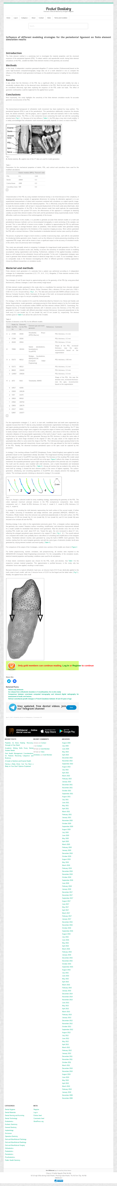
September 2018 (67, 880)
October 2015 (66, 964)
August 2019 (66, 859)
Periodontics (9, 1154)
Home (8, 18)
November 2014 (67, 997)
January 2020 (66, 850)
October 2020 (66, 823)
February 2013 (67, 1014)
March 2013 (66, 1011)
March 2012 (66, 1047)
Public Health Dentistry (12, 1160)
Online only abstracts (15, 689)
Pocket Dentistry (58, 8)
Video (49, 18)
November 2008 (67, 1098)
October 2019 (66, 856)
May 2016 (65, 943)
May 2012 (65, 1041)
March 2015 (66, 985)
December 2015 (67, 958)
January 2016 (66, 955)
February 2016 (67, 952)
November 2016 (67, 925)
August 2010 (66, 1074)
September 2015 (67, 967)
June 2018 (65, 883)
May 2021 (65, 805)
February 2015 (67, 988)
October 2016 (66, 928)
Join (71, 707)
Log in (16, 18)
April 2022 (65, 773)
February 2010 (67, 1089)
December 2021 (67, 785)
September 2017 (67, 898)
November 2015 (67, 961)
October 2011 (66, 1062)
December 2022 (67, 758)
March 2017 (66, 913)
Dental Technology (11, 1118)
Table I (45, 118)
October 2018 (66, 877)
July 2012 (65, 1035)
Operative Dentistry (11, 1136)
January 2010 (66, 1092)
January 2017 (66, 919)
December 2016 (67, 922)
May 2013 (65, 1005)
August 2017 (66, 901)
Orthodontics (29, 717)
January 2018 (66, 889)
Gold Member (45, 749)
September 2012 (67, 1029)
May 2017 (65, 907)
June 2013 (65, 1003)
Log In (65, 665)
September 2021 (67, 793)
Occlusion (8, 1133)
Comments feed (39, 1118)
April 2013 (65, 1008)
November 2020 (67, 820)
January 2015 (66, 991)
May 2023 (65, 752)
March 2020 (66, 844)
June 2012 (65, 1038)
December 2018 (67, 871)
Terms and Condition (60, 18)
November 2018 (67, 874)
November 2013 (67, 1000)
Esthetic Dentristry (11, 1124)
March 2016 (66, 949)
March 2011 (66, 1065)
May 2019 (65, 862)
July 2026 (65, 746)
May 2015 (65, 979)
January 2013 (66, 1017)
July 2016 (65, 937)
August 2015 (66, 970)
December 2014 (67, 994)
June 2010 (65, 1077)
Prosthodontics (10, 1157)
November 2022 (67, 761)
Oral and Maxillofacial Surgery (15, 1145)
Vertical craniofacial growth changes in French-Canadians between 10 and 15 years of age (40, 699)
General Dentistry (11, 1127)
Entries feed (38, 1115)
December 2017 (67, 892)
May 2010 (65, 1080)
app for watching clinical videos (58, 1170)
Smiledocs (37, 755)
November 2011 (67, 1059)
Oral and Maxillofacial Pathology (15, 1139)
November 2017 (67, 895)
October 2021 (66, 791)
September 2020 (67, 826)
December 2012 (67, 1020)
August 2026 (66, 743)
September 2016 (67, 931)
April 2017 (65, 910)
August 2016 (66, 934)
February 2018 (67, 886)
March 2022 (66, 776)
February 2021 (67, 814)
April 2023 (65, 755)
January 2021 (66, 817)
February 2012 (67, 1050)
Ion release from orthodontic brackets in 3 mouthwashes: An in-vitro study (34, 692)
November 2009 (67, 1095)
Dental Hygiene (10, 1109)
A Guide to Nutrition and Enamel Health (18, 761)
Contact (41, 18)
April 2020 (65, 841)
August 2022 (66, 767)
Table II (20, 315)
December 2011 (67, 1056)
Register (77, 665)
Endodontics (9, 1121)
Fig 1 (17, 118)
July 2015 (65, 973)
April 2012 (65, 1044)
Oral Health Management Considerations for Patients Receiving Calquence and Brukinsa (19, 756)
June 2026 (65, 749)
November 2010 (67, 1071)
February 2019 (67, 868)
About (33, 18)
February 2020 (67, 847)
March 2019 (66, 865)
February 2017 (67, 916)
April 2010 (65, 1083)
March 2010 (66, 1086)
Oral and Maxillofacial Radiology (15, 1142)
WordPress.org (38, 1121)
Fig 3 (76, 572)
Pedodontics (9, 1151)
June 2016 (65, 940)
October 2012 (66, 1026)
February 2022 (67, 779)
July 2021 (65, 799)
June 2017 (65, 904)
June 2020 (65, 835)
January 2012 (66, 1053)
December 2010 (67, 1068)
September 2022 (67, 764)
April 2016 (65, 946)
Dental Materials (10, 1112)
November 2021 (67, 788)
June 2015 (65, 976)
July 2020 (65, 832)
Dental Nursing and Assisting (14, 1115)
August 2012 (66, 1032)
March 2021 (66, 811)
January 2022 (66, 782)
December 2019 (67, 853)
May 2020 (65, 838)
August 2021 (66, 796)
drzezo (22, 717)
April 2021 (65, 808)
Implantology (9, 1130)
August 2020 (66, 829)
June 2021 (65, 802)
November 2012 (67, 1023)
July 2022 (65, 770)
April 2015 (65, 982)
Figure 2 (54, 459)
